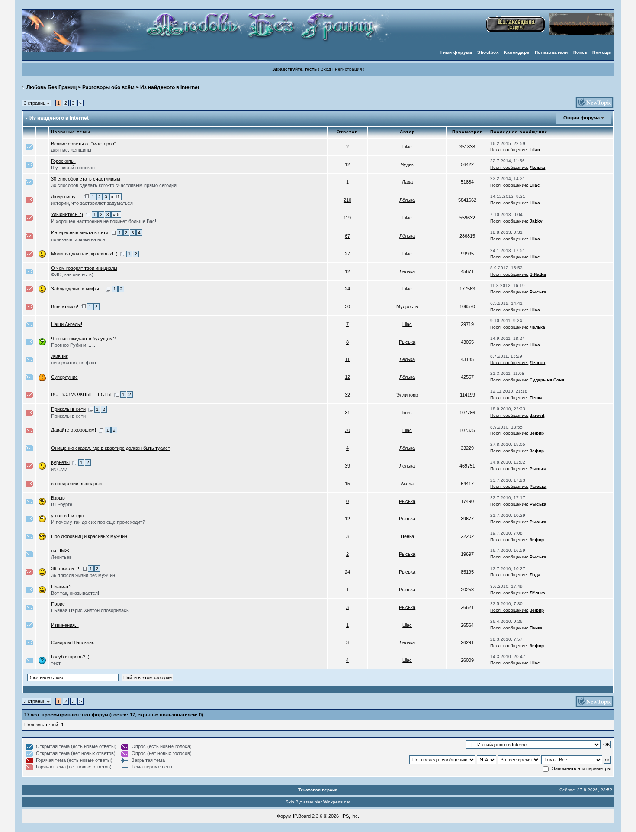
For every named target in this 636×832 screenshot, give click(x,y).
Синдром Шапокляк (72, 642)
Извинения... (65, 625)
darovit (537, 415)
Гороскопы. (63, 161)
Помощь (601, 52)
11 (347, 359)
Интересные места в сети (79, 232)
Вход (326, 69)
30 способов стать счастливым (85, 178)
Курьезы (60, 462)
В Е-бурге (61, 504)
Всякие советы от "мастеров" (83, 143)
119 (347, 217)
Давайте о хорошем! (73, 429)
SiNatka (538, 274)
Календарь (517, 52)
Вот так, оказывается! (75, 593)
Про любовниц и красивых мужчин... (91, 536)
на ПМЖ (60, 550)
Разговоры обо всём (108, 87)
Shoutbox (488, 52)
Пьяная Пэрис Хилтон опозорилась (90, 610)
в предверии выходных (76, 483)
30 (347, 306)
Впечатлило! (64, 306)
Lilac (407, 146)
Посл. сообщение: (509, 149)
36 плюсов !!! (65, 568)
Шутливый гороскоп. (73, 167)
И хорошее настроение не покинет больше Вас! (103, 221)
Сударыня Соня (547, 379)
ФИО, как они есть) (72, 274)
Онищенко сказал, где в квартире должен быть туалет (110, 448)
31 (347, 412)
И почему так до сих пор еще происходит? (98, 522)
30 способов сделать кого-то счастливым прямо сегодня (114, 185)
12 (347, 164)
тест (56, 663)
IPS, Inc (349, 816)
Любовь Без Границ (51, 87)
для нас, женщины (71, 149)
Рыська (538, 292)
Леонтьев (61, 557)
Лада (407, 181)
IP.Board (302, 816)
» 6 (116, 214)
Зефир (537, 433)
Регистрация (348, 69)
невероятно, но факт (73, 362)
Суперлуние (64, 377)
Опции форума (581, 117)
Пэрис (58, 603)
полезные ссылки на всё (78, 239)
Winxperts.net (336, 802)
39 (347, 465)
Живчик (59, 356)
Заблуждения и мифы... (77, 288)
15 (347, 483)
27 (347, 253)
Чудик (407, 164)
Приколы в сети (68, 409)
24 (347, 288)
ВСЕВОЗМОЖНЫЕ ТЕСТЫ (81, 394)
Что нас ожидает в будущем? (83, 338)
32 (347, 394)
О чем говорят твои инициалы (84, 268)
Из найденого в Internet (169, 87)
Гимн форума (456, 52)
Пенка (536, 397)
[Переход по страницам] (86, 196)
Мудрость (407, 306)
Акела (407, 483)
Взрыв (58, 497)
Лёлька (537, 167)
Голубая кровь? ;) (70, 656)
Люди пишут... (66, 196)
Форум (284, 816)
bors (407, 412)
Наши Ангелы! (66, 324)
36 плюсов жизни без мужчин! (83, 575)
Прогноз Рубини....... (73, 345)
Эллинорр (407, 394)
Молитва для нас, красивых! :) (84, 253)
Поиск (580, 52)
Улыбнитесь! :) (67, 214)
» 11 (115, 196)
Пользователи (551, 52)
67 (347, 236)
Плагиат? (61, 586)
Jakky (536, 221)
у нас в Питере (67, 515)
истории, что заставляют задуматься (92, 203)
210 (347, 200)
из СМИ (59, 469)
